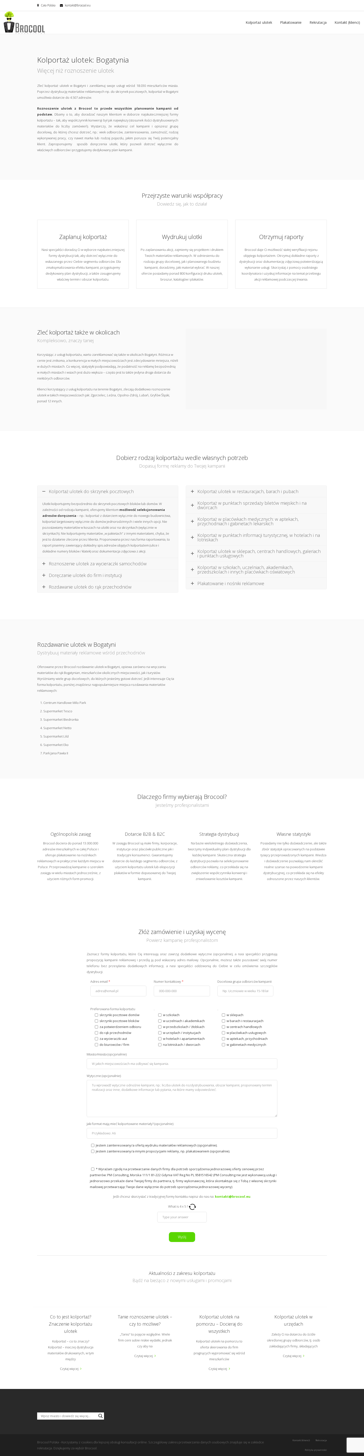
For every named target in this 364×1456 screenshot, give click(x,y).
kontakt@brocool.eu (78, 5)
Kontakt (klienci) (347, 22)
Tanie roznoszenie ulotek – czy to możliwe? (145, 1320)
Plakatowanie (291, 22)
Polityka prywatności (316, 1450)
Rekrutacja (318, 22)
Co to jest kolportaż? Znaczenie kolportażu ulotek (70, 1324)
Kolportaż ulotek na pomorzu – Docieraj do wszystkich (219, 1324)
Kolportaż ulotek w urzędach (293, 1320)
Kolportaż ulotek (259, 22)
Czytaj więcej (69, 1368)
